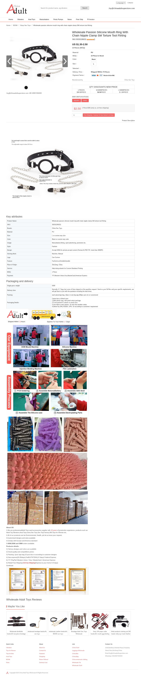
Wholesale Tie (76, 662)
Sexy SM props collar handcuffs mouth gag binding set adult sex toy (100, 633)
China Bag (75, 656)
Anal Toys (31, 19)
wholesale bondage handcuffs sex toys (37, 633)
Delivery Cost (43, 662)
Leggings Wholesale (78, 650)
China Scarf (75, 647)
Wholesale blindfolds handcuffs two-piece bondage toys (16, 633)
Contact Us (42, 650)
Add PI (92, 100)
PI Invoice (90, 19)
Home (11, 19)
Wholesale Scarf (77, 665)
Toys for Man (10, 653)
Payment (42, 653)
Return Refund (43, 659)
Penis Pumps (58, 19)
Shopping (42, 656)
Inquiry (76, 100)
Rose (7, 662)
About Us (42, 647)
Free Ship (79, 19)
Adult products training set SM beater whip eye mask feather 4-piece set (121, 633)
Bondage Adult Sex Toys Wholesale (79, 633)
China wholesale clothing (79, 659)
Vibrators (20, 19)
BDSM (15, 25)
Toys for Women (11, 650)
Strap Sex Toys (25, 25)
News (70, 19)
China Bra (75, 653)
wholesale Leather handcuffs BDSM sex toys (58, 633)
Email (85, 100)
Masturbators (44, 19)
